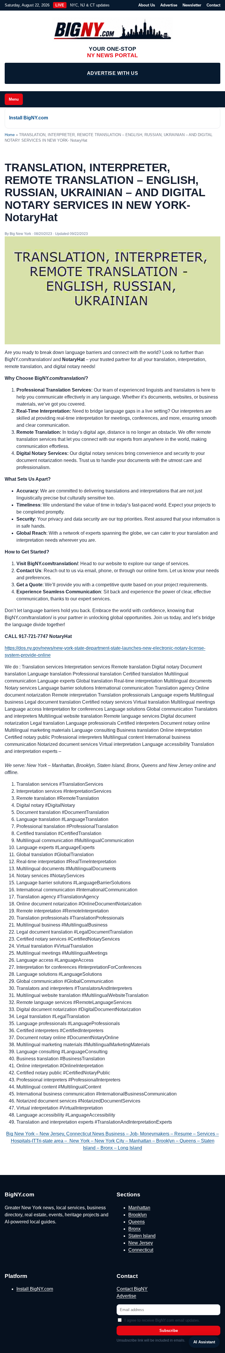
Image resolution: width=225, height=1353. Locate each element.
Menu (14, 99)
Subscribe (168, 1330)
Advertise (168, 5)
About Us (146, 5)
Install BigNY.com (28, 117)
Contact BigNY (132, 1288)
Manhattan (139, 1207)
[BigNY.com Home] (112, 30)
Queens (136, 1221)
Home (10, 135)
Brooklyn (137, 1214)
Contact (213, 5)
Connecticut (140, 1249)
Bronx (134, 1228)
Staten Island (142, 1235)
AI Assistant (204, 1342)
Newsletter (192, 5)
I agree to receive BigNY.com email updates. (162, 1320)
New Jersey (140, 1242)
